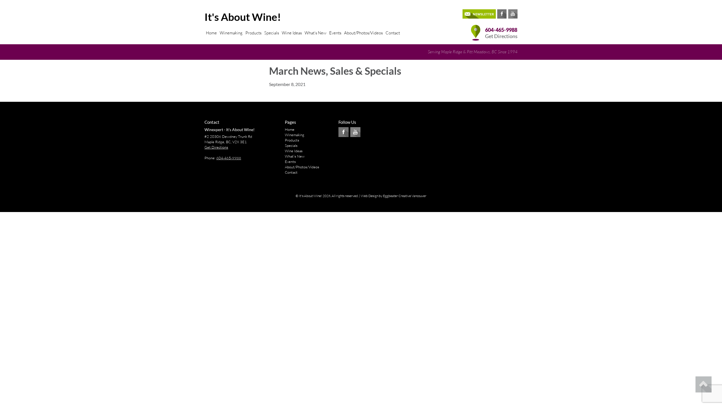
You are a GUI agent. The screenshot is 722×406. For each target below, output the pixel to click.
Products (253, 33)
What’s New (315, 33)
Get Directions (501, 36)
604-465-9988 (501, 30)
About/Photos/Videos (363, 33)
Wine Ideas (292, 33)
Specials (271, 33)
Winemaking (231, 33)
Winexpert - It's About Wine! (229, 129)
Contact (393, 33)
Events (335, 33)
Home (211, 33)
